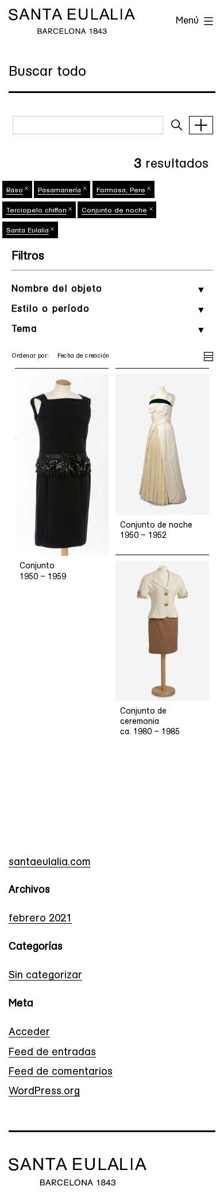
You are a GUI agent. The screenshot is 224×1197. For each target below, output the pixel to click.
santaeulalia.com (50, 863)
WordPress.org (44, 1092)
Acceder (29, 1033)
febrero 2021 (40, 919)
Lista (208, 354)
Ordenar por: (30, 356)
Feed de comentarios (61, 1072)
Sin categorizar (45, 976)
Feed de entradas (52, 1053)
